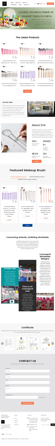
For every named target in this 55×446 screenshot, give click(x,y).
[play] (41, 109)
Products (16, 420)
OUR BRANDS (14, 4)
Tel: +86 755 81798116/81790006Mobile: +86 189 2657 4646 (33, 428)
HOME (12, 2)
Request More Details (27, 403)
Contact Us (16, 424)
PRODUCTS (17, 2)
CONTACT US (26, 4)
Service (15, 415)
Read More (36, 161)
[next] (52, 343)
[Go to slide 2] (26, 27)
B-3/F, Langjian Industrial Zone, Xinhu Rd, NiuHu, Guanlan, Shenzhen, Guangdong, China (33, 420)
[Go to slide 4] (28, 27)
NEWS (20, 4)
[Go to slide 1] (25, 27)
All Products (27, 91)
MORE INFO (27, 225)
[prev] (2, 343)
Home (15, 418)
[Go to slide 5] (29, 27)
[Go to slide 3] (27, 27)
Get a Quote (50, 3)
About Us (16, 422)
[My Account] (44, 3)
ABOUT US (25, 2)
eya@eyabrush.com (33, 424)
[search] (35, 3)
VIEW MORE (9, 220)
